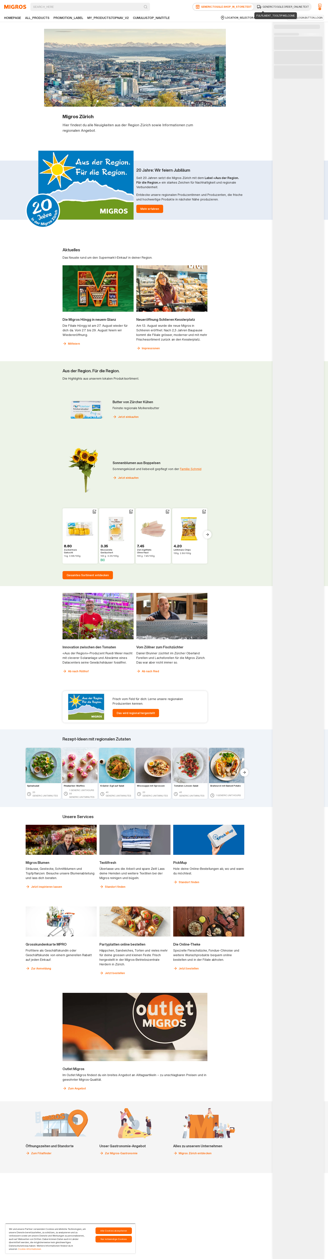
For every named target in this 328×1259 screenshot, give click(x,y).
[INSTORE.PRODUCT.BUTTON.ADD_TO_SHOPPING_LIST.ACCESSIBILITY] (94, 511)
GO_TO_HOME (15, 6)
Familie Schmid (190, 469)
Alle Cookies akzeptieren (113, 1230)
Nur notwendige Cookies (114, 1239)
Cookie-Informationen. (30, 1249)
